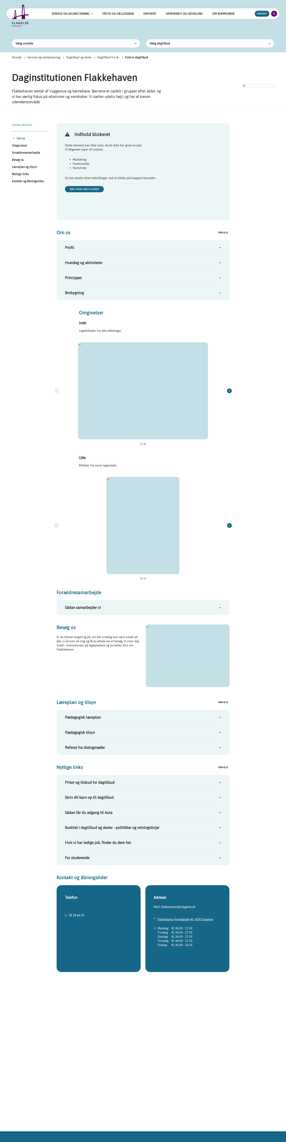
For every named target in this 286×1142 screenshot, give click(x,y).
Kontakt (262, 13)
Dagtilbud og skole (78, 57)
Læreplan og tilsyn (24, 167)
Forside (17, 57)
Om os (21, 138)
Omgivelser (19, 145)
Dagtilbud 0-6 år (108, 57)
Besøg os (18, 159)
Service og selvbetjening (44, 57)
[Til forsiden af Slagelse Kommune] (20, 16)
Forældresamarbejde (26, 152)
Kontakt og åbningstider (28, 181)
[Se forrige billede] (56, 390)
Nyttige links (20, 174)
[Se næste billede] (229, 390)
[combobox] (76, 43)
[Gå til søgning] (274, 14)
